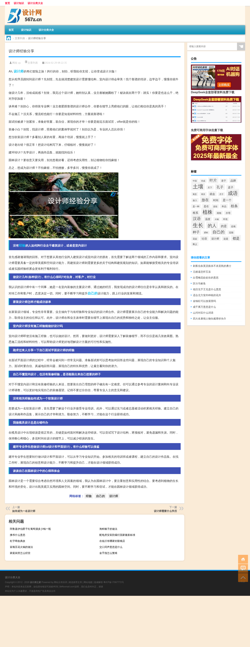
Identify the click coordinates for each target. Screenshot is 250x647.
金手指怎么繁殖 (108, 553)
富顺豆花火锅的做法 (21, 547)
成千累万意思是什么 (204, 307)
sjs (19, 62)
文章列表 (20, 38)
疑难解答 (98, 582)
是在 (206, 206)
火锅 (217, 219)
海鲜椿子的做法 (108, 529)
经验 (22, 245)
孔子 (220, 186)
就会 (212, 194)
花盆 (195, 238)
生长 (198, 225)
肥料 (206, 232)
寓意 (195, 194)
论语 (204, 238)
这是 (225, 238)
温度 (207, 219)
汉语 (197, 218)
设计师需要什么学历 (165, 511)
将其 (203, 194)
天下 (210, 187)
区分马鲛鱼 (199, 283)
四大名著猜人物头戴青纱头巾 (209, 318)
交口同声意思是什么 (110, 547)
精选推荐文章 (75, 582)
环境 (225, 219)
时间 (215, 200)
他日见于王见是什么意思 (207, 289)
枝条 (234, 205)
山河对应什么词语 (203, 312)
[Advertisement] (110, 621)
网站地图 (88, 582)
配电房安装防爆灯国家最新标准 (117, 535)
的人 (212, 225)
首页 (7, 3)
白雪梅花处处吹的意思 (206, 277)
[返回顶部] (242, 577)
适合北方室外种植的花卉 (207, 295)
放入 (195, 200)
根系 (195, 213)
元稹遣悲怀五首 (202, 271)
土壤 (198, 186)
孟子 (230, 187)
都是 (236, 238)
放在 (205, 199)
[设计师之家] (24, 7)
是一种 (196, 206)
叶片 (213, 180)
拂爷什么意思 (17, 535)
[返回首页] (242, 559)
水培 (228, 213)
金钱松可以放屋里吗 (204, 301)
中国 (195, 180)
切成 (203, 180)
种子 (196, 231)
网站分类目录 (60, 582)
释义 (195, 244)
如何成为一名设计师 (23, 511)
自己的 (93, 293)
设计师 (19, 71)
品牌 (233, 180)
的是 (224, 226)
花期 (231, 232)
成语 (233, 192)
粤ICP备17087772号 (113, 582)
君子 (223, 180)
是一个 (227, 200)
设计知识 (19, 3)
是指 (215, 206)
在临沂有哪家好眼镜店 (112, 541)
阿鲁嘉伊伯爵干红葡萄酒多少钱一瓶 (30, 529)
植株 (207, 211)
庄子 (221, 194)
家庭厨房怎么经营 (20, 553)
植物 (219, 213)
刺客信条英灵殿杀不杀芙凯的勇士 (212, 266)
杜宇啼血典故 (17, 541)
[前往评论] (242, 568)
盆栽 (233, 226)
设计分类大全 (35, 3)
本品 (224, 206)
